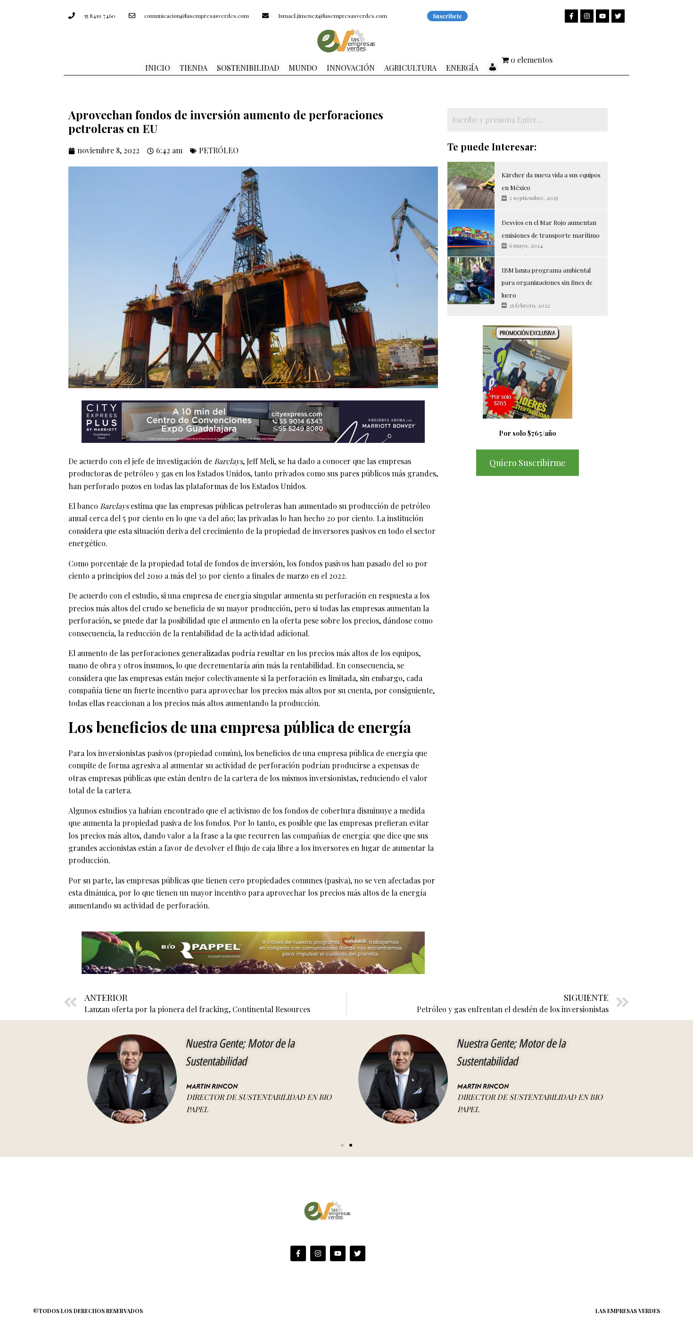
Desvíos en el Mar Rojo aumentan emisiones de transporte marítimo (551, 228)
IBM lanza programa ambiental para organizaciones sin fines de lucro (547, 282)
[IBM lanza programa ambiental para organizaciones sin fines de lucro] (471, 280)
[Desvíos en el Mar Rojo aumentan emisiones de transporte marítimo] (471, 233)
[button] (73, 1079)
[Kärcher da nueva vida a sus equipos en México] (471, 185)
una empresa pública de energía (359, 753)
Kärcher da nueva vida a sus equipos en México (551, 181)
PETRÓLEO (219, 150)
